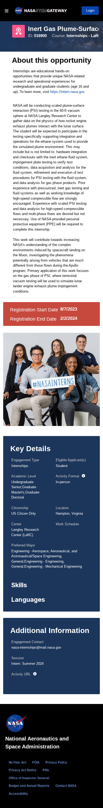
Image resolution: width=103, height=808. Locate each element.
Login (90, 10)
